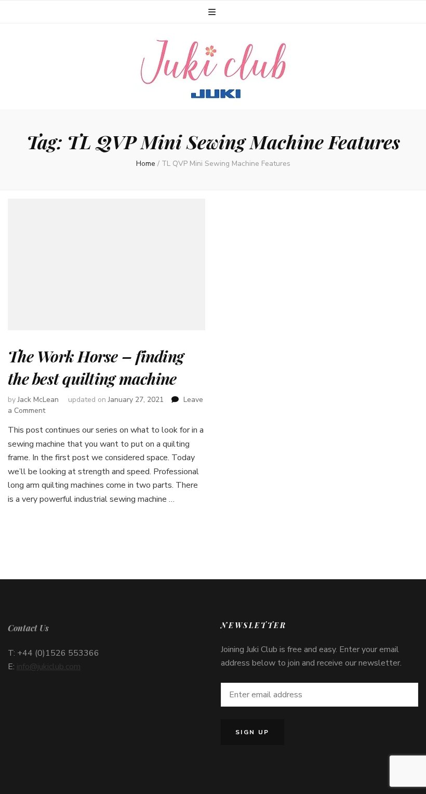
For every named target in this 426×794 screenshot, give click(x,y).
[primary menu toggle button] (213, 12)
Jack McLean (38, 400)
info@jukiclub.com (49, 666)
